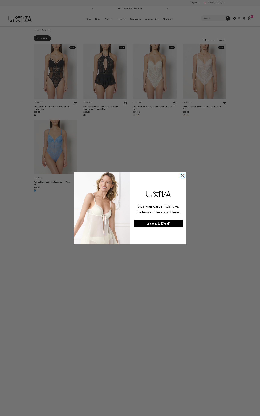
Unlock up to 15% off (158, 223)
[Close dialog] (182, 175)
